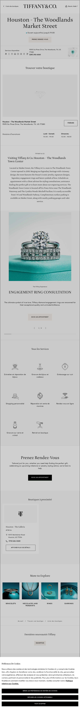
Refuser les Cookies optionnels (40, 697)
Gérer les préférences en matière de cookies (40, 691)
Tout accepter (40, 704)
